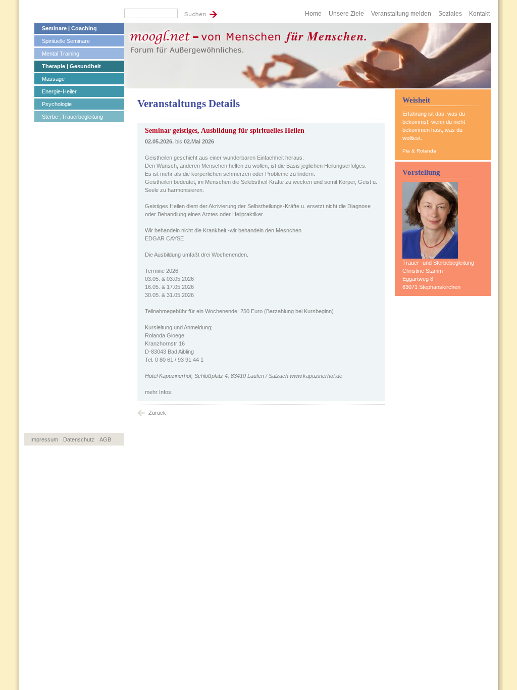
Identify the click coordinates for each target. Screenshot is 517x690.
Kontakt (479, 13)
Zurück (157, 413)
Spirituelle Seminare (66, 41)
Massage (53, 79)
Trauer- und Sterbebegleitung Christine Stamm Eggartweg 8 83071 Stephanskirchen (438, 275)
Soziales (450, 13)
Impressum (44, 439)
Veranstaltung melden (401, 13)
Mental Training (60, 54)
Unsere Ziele (346, 13)
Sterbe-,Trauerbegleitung (72, 117)
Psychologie (57, 104)
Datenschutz (78, 439)
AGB (105, 439)
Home (313, 13)
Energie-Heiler (59, 91)
